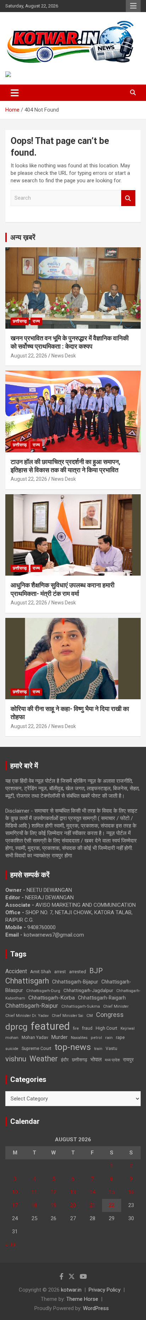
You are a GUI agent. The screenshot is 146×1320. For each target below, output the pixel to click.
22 (111, 1205)
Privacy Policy (104, 1290)
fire (76, 1028)
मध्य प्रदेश (112, 1060)
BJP (96, 970)
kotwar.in (71, 1290)
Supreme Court (36, 1048)
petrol (96, 1037)
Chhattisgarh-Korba (51, 998)
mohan (11, 1037)
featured (50, 1026)
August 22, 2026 (29, 356)
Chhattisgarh (27, 980)
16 (131, 1192)
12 (53, 1192)
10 (15, 1192)
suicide (11, 1048)
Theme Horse (82, 1299)
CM (89, 1015)
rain (109, 1037)
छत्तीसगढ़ (20, 321)
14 (92, 1192)
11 (34, 1192)
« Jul (10, 1244)
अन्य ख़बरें (22, 237)
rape (120, 1037)
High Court (106, 1028)
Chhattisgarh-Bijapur (75, 982)
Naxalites (79, 1037)
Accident (16, 971)
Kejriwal (127, 1028)
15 (111, 1192)
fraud (87, 1028)
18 (34, 1205)
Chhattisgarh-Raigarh (102, 998)
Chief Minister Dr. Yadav (27, 1015)
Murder (59, 1037)
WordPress (96, 1308)
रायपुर (128, 1059)
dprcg (16, 1027)
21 (92, 1205)
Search (128, 198)
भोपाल (96, 1059)
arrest (60, 971)
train (98, 1048)
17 (15, 1205)
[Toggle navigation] (14, 93)
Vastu (111, 1048)
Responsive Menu (133, 6)
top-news (73, 1047)
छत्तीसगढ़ (79, 1059)
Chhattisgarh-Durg (43, 990)
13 (73, 1192)
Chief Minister (116, 1006)
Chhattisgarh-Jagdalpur (88, 990)
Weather (43, 1058)
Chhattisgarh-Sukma (80, 1006)
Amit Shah (40, 971)
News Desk (63, 356)
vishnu (15, 1059)
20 (73, 1205)
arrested (77, 971)
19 (53, 1205)
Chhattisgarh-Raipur (31, 1005)
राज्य (36, 321)
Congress (110, 1014)
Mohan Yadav (35, 1037)
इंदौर (65, 1059)
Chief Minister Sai (67, 1015)
